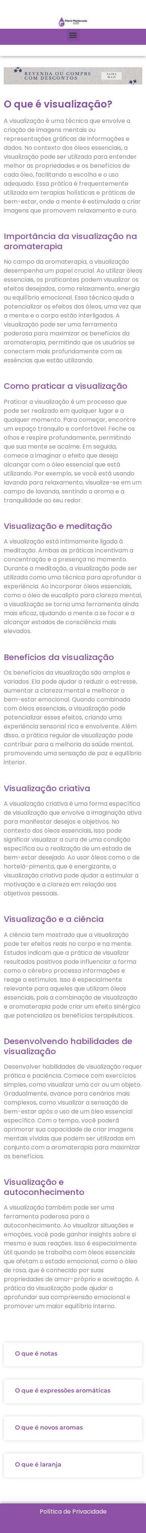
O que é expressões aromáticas (62, 1390)
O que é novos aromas (49, 1427)
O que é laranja (38, 1464)
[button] (73, 35)
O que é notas (36, 1353)
